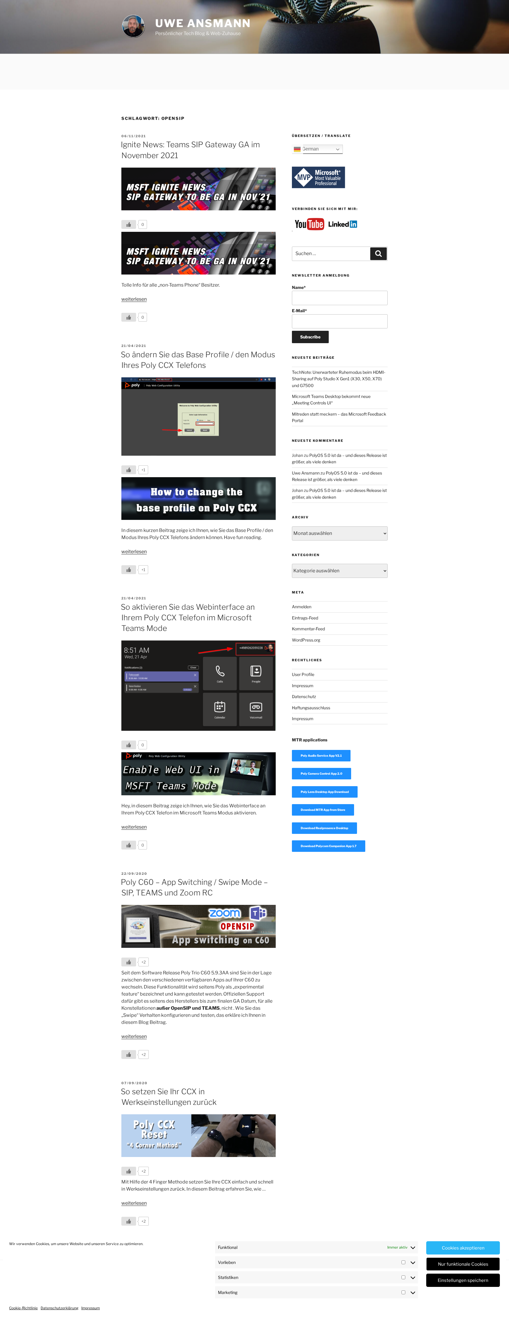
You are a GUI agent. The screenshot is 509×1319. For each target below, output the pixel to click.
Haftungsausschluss (311, 707)
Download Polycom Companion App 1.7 (328, 846)
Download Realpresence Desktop (324, 828)
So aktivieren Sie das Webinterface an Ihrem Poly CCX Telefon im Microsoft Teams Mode (188, 617)
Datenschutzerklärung (59, 1308)
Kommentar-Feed (308, 628)
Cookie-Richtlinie (23, 1308)
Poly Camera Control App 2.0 (321, 773)
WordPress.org (306, 639)
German (310, 149)
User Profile (303, 674)
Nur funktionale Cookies (463, 1264)
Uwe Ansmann (203, 23)
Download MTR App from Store (323, 809)
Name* (299, 287)
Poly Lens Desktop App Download (325, 792)
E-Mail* (299, 310)
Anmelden (301, 606)
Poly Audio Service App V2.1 (321, 755)
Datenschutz (304, 696)
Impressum (90, 1308)
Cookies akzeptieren (463, 1248)
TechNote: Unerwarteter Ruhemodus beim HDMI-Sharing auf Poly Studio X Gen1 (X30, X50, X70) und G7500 (338, 379)
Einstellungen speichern (463, 1280)
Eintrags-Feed (305, 617)
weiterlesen (134, 299)
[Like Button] (128, 224)
